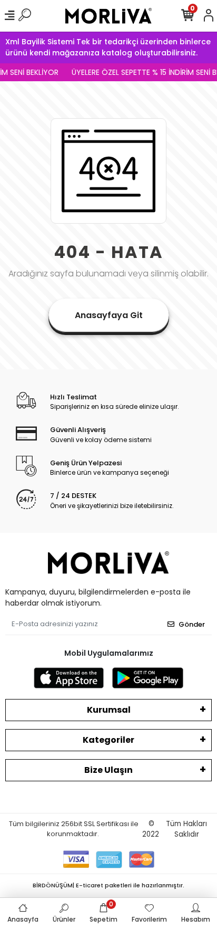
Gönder (192, 624)
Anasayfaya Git (109, 315)
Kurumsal (109, 710)
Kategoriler (108, 740)
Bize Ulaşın (108, 770)
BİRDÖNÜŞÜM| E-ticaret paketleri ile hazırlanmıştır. (108, 885)
